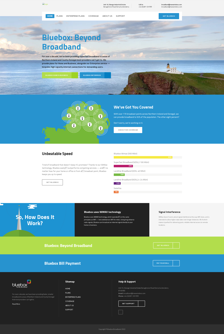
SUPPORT (69, 310)
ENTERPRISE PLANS (73, 297)
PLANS (68, 293)
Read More (16, 304)
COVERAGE (69, 301)
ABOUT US (69, 305)
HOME (67, 289)
